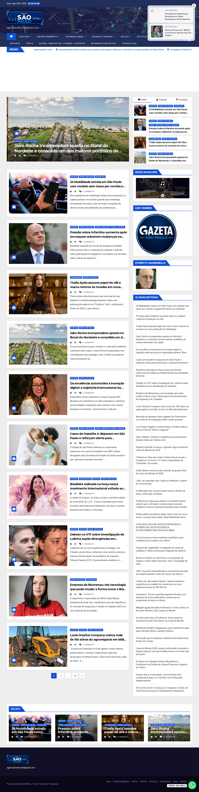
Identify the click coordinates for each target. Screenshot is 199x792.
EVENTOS (74, 479)
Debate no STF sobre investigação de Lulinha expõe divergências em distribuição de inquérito (97, 539)
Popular (163, 100)
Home (108, 782)
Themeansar (53, 784)
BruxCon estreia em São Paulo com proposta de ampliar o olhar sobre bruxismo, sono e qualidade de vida (162, 561)
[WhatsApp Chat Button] (192, 785)
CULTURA (24, 36)
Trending (182, 100)
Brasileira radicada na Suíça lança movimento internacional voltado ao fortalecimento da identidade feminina (98, 488)
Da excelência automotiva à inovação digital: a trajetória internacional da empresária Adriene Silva (65, 148)
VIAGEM (183, 782)
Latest (143, 99)
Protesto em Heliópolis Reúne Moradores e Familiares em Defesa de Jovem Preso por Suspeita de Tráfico (161, 664)
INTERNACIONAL (75, 36)
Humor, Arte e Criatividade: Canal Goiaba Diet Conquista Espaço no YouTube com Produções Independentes (159, 678)
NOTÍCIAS (17, 141)
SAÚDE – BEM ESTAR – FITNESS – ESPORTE (62, 43)
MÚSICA (143, 782)
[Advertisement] (99, 73)
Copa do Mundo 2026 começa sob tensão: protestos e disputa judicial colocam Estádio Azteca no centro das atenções (162, 651)
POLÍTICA (142, 36)
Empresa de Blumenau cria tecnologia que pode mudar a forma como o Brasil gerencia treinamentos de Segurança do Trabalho (161, 396)
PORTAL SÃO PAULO (29, 141)
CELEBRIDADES (155, 139)
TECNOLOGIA (129, 43)
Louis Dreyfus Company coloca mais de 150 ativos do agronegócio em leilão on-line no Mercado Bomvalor (98, 639)
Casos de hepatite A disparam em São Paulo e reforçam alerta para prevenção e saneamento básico (97, 438)
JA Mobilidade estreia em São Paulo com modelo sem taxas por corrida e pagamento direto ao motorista (168, 113)
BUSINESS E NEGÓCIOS (103, 43)
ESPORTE (15, 43)
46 (75, 675)
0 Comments (31, 156)
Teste (29, 43)
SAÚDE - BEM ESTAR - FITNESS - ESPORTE (164, 125)
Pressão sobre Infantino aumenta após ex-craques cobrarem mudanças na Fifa (169, 132)
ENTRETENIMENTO (47, 36)
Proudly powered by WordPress (19, 784)
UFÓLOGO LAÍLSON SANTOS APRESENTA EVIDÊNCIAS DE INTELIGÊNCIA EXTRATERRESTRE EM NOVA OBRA (158, 527)
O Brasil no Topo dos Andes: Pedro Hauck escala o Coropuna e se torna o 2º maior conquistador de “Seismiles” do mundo (161, 460)
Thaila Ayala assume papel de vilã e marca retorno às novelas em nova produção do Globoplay (168, 145)
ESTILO (125, 36)
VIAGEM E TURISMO (102, 36)
